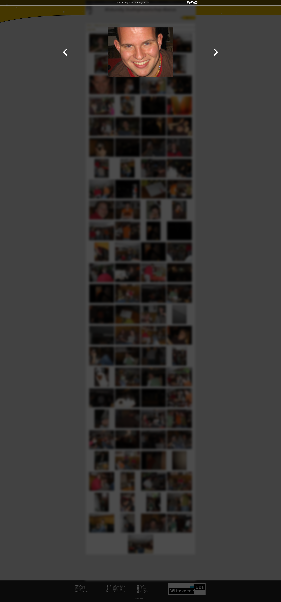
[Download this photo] (188, 2)
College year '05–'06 (130, 3)
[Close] (196, 2)
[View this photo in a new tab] (192, 2)
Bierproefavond (144, 3)
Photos (119, 3)
